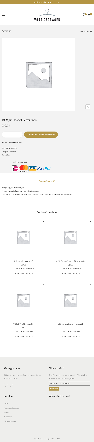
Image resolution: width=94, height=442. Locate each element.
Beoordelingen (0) (47, 181)
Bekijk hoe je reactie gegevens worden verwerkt (55, 194)
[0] (84, 14)
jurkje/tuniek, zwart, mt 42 (23, 261)
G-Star (7, 155)
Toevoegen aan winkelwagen (41, 134)
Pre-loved (12, 152)
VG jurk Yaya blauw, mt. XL (23, 324)
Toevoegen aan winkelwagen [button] (25, 268)
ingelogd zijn (12, 191)
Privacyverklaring (10, 421)
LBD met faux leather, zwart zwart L (70, 324)
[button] (12, 142)
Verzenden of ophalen (11, 408)
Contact (6, 403)
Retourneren (8, 417)
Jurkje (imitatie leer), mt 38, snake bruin (70, 261)
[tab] (47, 181)
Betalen (6, 412)
